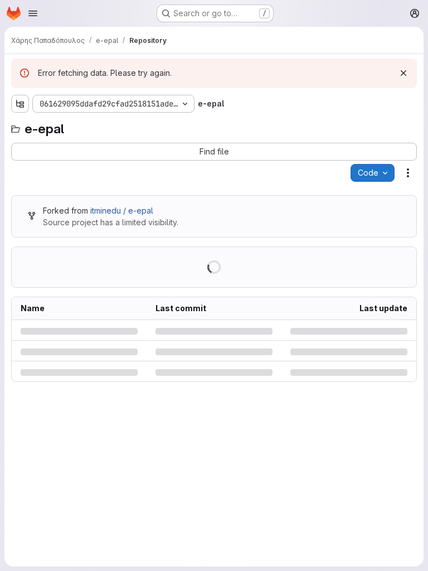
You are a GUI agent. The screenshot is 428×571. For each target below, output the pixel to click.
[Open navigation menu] (33, 13)
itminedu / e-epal (121, 210)
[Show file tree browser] (20, 104)
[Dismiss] (403, 73)
